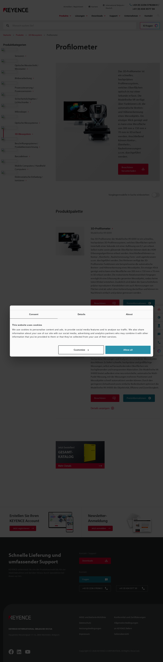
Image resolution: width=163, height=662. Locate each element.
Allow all (128, 350)
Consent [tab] (34, 314)
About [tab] (129, 314)
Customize (79, 350)
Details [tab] (81, 314)
